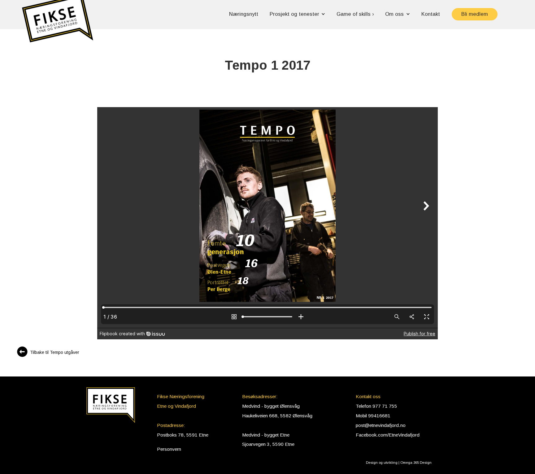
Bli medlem (474, 14)
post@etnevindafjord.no (381, 425)
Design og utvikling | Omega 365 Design (399, 462)
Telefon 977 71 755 (376, 406)
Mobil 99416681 (373, 415)
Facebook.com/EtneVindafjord (388, 434)
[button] (58, 24)
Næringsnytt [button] (243, 14)
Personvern (169, 449)
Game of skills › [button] (355, 14)
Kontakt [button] (430, 14)
